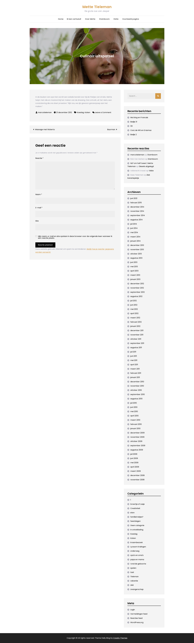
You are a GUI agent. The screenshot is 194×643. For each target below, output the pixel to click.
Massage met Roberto (45, 129)
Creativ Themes (120, 638)
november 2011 (136, 334)
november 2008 (137, 479)
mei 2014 (134, 232)
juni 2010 (133, 407)
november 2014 (137, 211)
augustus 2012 (136, 296)
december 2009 (137, 432)
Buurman (111, 129)
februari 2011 (135, 373)
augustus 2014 (136, 219)
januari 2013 (135, 279)
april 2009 (134, 467)
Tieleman (134, 576)
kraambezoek (136, 542)
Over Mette (90, 19)
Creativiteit (135, 508)
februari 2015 (136, 202)
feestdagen (135, 521)
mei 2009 (134, 462)
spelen (133, 568)
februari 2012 (136, 322)
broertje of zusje (137, 504)
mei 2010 (134, 411)
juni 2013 (133, 262)
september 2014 (137, 215)
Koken (87, 112)
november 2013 (137, 249)
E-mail (38, 207)
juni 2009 (134, 458)
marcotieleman (45, 112)
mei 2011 (133, 360)
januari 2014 (135, 241)
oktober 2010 (136, 390)
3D (131, 126)
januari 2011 (135, 377)
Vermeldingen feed (138, 614)
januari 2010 (135, 428)
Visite (115, 19)
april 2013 (134, 271)
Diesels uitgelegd (146, 166)
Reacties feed (136, 618)
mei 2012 (134, 309)
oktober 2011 (135, 339)
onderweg (134, 551)
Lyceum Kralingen (138, 546)
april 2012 (134, 313)
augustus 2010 (136, 398)
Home (60, 19)
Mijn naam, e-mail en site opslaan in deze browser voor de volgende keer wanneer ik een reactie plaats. (75, 237)
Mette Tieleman (97, 6)
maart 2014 (135, 236)
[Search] (158, 96)
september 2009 (137, 445)
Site (37, 221)
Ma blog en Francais (139, 117)
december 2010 (137, 381)
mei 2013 (134, 266)
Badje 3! (133, 121)
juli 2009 (133, 454)
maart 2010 (135, 420)
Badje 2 (133, 134)
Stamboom (104, 19)
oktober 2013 (136, 253)
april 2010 (134, 415)
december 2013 (137, 245)
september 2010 (137, 394)
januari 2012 (135, 326)
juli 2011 (133, 351)
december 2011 (136, 330)
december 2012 (137, 283)
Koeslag (80, 112)
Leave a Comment (103, 112)
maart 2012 (135, 317)
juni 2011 (133, 356)
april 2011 (134, 364)
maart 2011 (135, 369)
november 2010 (137, 386)
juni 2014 (134, 228)
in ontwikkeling (136, 529)
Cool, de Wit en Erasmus (140, 130)
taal (132, 572)
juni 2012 (133, 305)
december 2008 (137, 475)
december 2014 (137, 207)
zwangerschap (136, 589)
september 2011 (137, 343)
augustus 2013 (136, 258)
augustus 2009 (136, 450)
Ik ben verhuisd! (74, 19)
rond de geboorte (138, 563)
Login (132, 609)
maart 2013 (135, 275)
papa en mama (137, 559)
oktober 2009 (136, 441)
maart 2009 (135, 471)
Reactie (39, 158)
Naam (38, 194)
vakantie (134, 581)
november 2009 (137, 437)
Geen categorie (137, 525)
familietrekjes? (136, 517)
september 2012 (137, 292)
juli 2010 (133, 403)
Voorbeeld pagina (130, 19)
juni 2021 (133, 198)
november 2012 (137, 288)
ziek (132, 585)
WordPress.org (136, 622)
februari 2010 (136, 424)
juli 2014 (133, 224)
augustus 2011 (136, 347)
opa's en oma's (136, 555)
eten (132, 512)
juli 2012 (133, 300)
